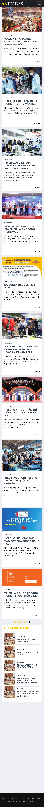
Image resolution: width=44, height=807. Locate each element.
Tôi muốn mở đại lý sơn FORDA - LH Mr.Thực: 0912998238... (28, 680)
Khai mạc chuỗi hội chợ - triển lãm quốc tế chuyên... (21, 481)
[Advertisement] (22, 725)
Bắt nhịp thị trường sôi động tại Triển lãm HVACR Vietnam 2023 (21, 349)
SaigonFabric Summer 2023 (19, 286)
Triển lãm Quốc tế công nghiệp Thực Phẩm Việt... (21, 594)
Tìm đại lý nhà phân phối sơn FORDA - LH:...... (27, 667)
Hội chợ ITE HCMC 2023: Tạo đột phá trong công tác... (21, 541)
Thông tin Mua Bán (17, 628)
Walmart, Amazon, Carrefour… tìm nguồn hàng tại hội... (20, 42)
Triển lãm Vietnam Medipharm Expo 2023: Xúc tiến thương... (19, 165)
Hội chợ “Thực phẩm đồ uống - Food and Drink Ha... (20, 413)
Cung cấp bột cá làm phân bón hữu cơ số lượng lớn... (28, 694)
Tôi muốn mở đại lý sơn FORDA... (27, 640)
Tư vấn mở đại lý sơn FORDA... (28, 654)
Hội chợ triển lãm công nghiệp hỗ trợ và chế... (20, 102)
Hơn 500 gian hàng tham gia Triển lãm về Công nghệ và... (21, 229)
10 (26, 622)
